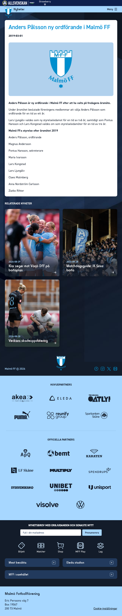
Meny (110, 9)
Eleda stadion (75, 562)
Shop (60, 551)
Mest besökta (17, 562)
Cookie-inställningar (105, 608)
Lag (100, 551)
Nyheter (19, 9)
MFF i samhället (18, 574)
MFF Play (80, 551)
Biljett (21, 551)
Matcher (41, 551)
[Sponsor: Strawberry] (45, 4)
